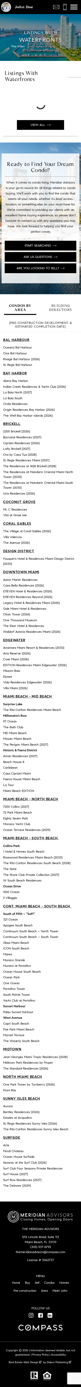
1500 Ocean (11, 892)
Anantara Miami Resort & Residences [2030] (33, 648)
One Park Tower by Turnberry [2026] (29, 1084)
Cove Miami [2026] (16, 659)
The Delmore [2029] (17, 1185)
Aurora (8, 1106)
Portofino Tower (14, 989)
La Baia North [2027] (17, 392)
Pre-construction (25, 1291)
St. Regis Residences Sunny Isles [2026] (30, 1123)
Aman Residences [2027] (20, 756)
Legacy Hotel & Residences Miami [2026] (31, 603)
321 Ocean (10, 919)
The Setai (9, 869)
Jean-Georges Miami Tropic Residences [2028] (35, 1057)
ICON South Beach (16, 948)
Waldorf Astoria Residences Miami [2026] (31, 632)
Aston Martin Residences (20, 580)
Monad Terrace (13, 1035)
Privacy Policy (40, 1354)
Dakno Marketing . (59, 1362)
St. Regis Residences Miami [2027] (26, 460)
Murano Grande (14, 960)
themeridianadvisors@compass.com (40, 1252)
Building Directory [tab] (60, 307)
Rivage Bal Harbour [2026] (21, 359)
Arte (6, 1145)
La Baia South (12, 398)
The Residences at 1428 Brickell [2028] (29, 466)
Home (16, 1282)
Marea (7, 954)
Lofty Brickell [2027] (16, 449)
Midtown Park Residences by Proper (28, 1062)
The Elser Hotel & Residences (23, 626)
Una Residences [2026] (19, 493)
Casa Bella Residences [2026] (23, 585)
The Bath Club (13, 727)
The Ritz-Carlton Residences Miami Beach (32, 710)
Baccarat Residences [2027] (22, 437)
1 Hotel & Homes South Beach (23, 851)
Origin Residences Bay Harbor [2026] (29, 410)
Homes (64, 1282)
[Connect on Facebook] (40, 1315)
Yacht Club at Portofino (19, 1000)
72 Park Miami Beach (17, 812)
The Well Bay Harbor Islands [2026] (28, 415)
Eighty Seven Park (15, 818)
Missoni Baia (11, 671)
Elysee (7, 676)
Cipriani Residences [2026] (21, 443)
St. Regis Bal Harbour (17, 365)
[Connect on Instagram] (31, 1315)
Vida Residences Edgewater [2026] (27, 682)
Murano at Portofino (17, 966)
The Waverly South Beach (21, 1041)
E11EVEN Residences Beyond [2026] (27, 597)
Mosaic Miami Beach (17, 739)
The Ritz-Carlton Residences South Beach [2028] (37, 863)
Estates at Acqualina (17, 1118)
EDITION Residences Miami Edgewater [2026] (35, 665)
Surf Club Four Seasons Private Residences (33, 1168)
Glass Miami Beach (16, 943)
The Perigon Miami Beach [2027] (25, 744)
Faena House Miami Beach (21, 779)
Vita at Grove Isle (15, 515)
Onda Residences (15, 404)
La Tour (8, 785)
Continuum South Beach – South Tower (30, 937)
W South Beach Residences (22, 880)
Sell (37, 1282)
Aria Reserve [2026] (16, 653)
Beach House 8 (13, 762)
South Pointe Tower (16, 995)
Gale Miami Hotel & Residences (24, 609)
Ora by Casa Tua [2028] (20, 454)
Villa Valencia (12, 537)
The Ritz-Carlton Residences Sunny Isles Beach (35, 1129)
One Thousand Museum (20, 620)
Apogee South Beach (18, 925)
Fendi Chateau (13, 1151)
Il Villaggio (10, 898)
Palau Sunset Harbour (18, 1012)
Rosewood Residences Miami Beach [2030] (33, 857)
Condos (49, 1282)
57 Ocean (10, 721)
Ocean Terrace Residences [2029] (26, 830)
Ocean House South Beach (22, 971)
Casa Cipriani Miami (17, 773)
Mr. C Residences (15, 509)
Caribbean (10, 767)
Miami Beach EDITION (18, 791)
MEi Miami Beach (15, 733)
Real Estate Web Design (24, 1362)
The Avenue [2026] (16, 543)
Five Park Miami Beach (18, 1029)
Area (44, 1291)
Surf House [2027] (15, 1174)
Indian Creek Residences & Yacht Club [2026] (34, 387)
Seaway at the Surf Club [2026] (25, 1162)
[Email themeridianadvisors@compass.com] (56, 7)
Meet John (59, 1291)
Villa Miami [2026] (15, 688)
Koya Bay (9, 1090)
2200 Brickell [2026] (16, 431)
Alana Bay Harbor (15, 381)
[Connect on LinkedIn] (50, 1315)
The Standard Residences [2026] (25, 1068)
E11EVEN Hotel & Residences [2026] (27, 591)
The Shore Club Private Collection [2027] (31, 875)
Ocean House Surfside (18, 1157)
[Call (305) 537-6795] (65, 7)
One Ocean (11, 983)
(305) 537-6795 (40, 1247)
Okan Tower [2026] (16, 614)
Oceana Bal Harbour (17, 347)
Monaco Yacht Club (16, 824)
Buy (27, 1282)
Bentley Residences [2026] (21, 1112)
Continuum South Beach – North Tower (30, 931)
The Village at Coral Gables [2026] (27, 531)
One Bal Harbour (15, 353)
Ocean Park (11, 977)
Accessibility (58, 1354)
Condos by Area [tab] (20, 307)
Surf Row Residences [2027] (22, 1180)
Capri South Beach (16, 1023)
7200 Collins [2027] (16, 806)
